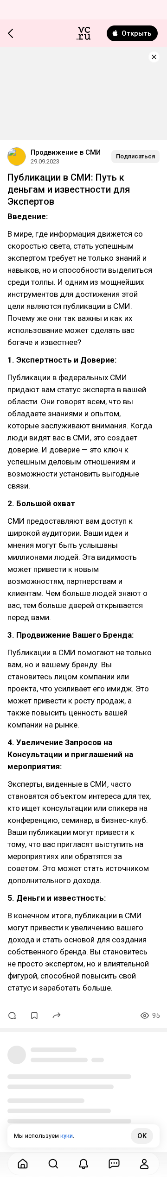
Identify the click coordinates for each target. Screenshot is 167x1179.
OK (142, 1136)
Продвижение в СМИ (66, 152)
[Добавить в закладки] (34, 1015)
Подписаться (135, 156)
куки (66, 1135)
